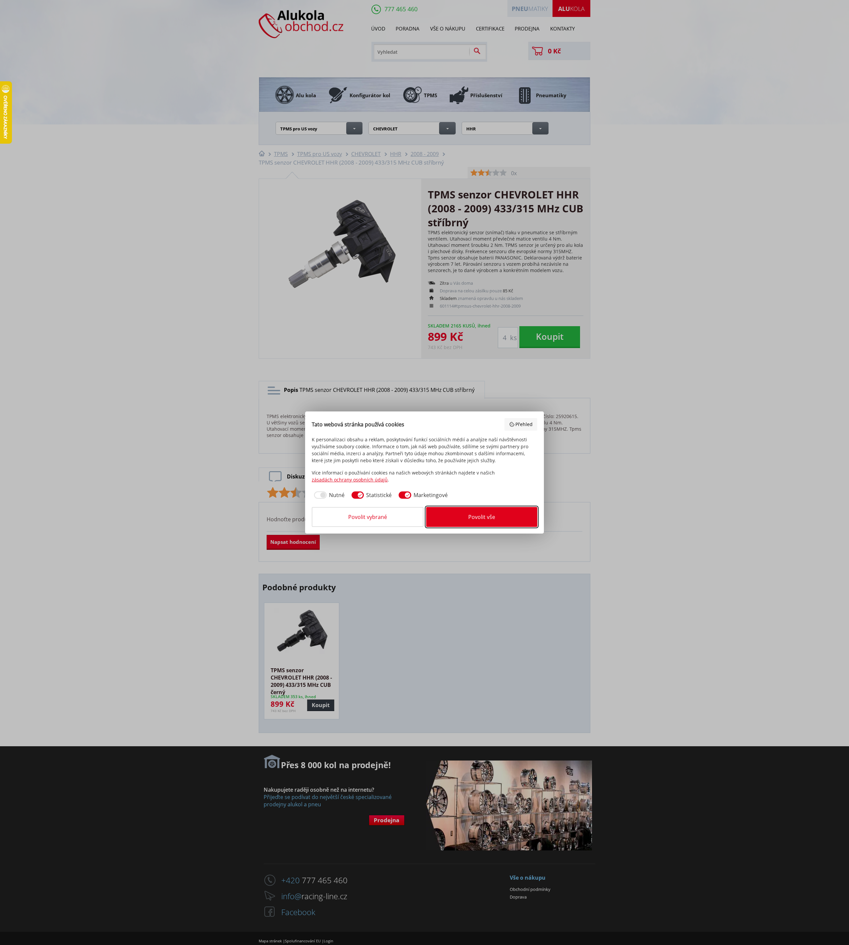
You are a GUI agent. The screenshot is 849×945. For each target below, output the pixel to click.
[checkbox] (328, 495)
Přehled (524, 424)
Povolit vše (481, 517)
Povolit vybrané (367, 517)
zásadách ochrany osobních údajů (350, 479)
